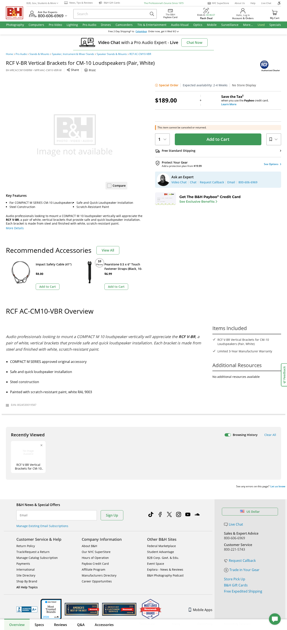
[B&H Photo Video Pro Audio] (16, 13)
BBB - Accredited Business (26, 609)
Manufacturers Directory (99, 575)
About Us (240, 3)
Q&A (81, 624)
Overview (17, 624)
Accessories (104, 624)
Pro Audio (21, 54)
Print (92, 70)
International (25, 569)
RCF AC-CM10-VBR (140, 54)
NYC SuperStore (220, 3)
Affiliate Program (93, 569)
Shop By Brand (26, 581)
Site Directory (25, 575)
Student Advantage (160, 552)
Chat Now (194, 42)
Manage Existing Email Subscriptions (42, 526)
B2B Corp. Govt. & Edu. (163, 558)
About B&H (89, 546)
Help (252, 3)
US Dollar (253, 512)
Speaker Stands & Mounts (112, 54)
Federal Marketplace (161, 546)
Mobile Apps (202, 609)
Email (24, 515)
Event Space (155, 564)
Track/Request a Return (33, 552)
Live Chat (266, 3)
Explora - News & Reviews (165, 569)
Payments (23, 564)
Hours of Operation (95, 558)
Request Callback (242, 560)
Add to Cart (218, 139)
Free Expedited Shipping (243, 591)
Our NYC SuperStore (96, 552)
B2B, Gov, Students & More (41, 3)
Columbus (141, 31)
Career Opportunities (97, 581)
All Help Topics (27, 587)
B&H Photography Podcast (165, 575)
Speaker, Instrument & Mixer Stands (73, 54)
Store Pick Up (234, 579)
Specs (39, 624)
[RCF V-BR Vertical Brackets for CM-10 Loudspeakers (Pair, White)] (74, 135)
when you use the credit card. (245, 100)
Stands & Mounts (39, 54)
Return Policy (25, 546)
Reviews (60, 624)
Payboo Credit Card (95, 564)
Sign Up (112, 515)
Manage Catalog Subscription (37, 558)
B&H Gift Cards (236, 585)
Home (9, 54)
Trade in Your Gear (244, 569)
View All (108, 250)
